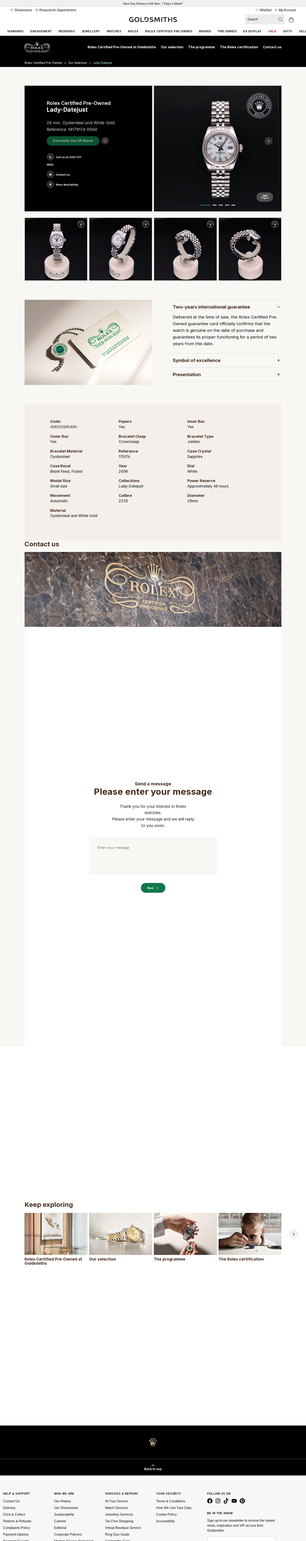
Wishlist (265, 10)
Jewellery (91, 31)
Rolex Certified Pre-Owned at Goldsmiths (122, 47)
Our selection (172, 47)
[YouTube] (235, 1502)
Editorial (60, 1528)
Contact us (272, 47)
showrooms (23, 10)
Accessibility (165, 1521)
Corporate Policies (68, 1534)
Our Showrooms (66, 1508)
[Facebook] (210, 1502)
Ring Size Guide (117, 1534)
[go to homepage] (153, 20)
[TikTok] (226, 1502)
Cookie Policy (166, 1514)
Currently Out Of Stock (73, 141)
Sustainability (64, 1514)
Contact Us (11, 1501)
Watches (114, 31)
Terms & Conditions (170, 1501)
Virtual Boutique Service (123, 1528)
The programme (201, 47)
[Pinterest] (243, 1502)
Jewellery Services (119, 1514)
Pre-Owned (227, 31)
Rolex (133, 31)
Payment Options (16, 1534)
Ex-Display (252, 31)
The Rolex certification (239, 47)
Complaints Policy (16, 1528)
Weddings (66, 31)
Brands (205, 31)
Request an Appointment (57, 10)
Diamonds (15, 31)
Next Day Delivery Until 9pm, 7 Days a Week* (153, 3)
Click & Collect (14, 1514)
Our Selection (77, 62)
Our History (62, 1501)
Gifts (287, 31)
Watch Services (116, 1508)
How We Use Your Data (173, 1508)
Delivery (9, 1508)
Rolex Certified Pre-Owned (168, 31)
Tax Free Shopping (119, 1521)
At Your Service (116, 1501)
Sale (272, 31)
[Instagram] (218, 1502)
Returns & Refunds (17, 1521)
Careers (60, 1521)
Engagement (41, 31)
